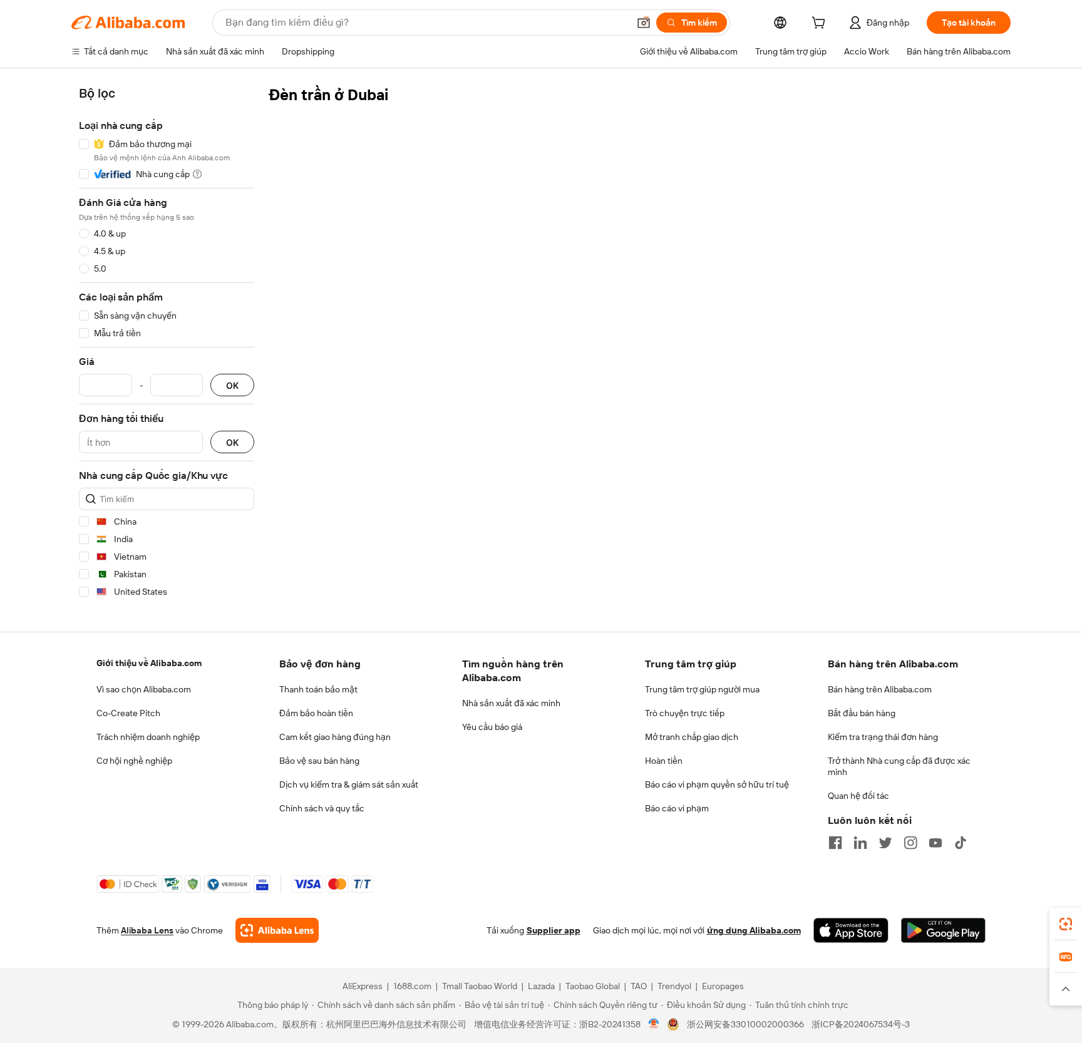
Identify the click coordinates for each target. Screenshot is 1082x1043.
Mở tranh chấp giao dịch (691, 737)
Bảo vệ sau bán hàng (319, 761)
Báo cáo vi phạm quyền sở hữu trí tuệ (717, 784)
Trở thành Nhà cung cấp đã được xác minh (899, 766)
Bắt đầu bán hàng (861, 713)
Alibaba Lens (147, 930)
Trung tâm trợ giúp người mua (702, 689)
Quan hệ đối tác (858, 796)
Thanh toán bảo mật (318, 689)
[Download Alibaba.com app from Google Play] (943, 930)
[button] (643, 22)
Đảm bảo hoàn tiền (316, 713)
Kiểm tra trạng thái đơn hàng (883, 737)
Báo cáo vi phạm (677, 808)
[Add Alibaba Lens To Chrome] (277, 930)
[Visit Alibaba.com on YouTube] (935, 842)
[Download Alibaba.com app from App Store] (851, 930)
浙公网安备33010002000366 (745, 1024)
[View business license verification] (654, 1024)
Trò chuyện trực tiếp (684, 713)
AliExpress (363, 986)
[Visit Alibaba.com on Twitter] (885, 842)
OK (232, 385)
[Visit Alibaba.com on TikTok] (960, 842)
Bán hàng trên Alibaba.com (880, 689)
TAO (639, 986)
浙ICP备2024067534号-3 (861, 1024)
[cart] (821, 24)
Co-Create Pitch (128, 713)
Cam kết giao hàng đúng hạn (335, 737)
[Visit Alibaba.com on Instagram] (910, 842)
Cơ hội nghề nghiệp (134, 761)
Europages (723, 986)
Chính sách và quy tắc (321, 808)
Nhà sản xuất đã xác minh (511, 703)
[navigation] (166, 344)
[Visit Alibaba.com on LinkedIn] (860, 842)
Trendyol (674, 986)
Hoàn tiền (664, 761)
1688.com (412, 986)
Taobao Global (592, 986)
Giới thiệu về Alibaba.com (149, 663)
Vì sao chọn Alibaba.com (143, 689)
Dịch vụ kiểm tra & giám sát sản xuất (348, 784)
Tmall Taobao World (479, 986)
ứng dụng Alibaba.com (754, 930)
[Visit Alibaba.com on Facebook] (835, 842)
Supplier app (553, 930)
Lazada (541, 986)
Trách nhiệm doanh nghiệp (148, 737)
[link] (1065, 924)
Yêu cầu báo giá (492, 727)
